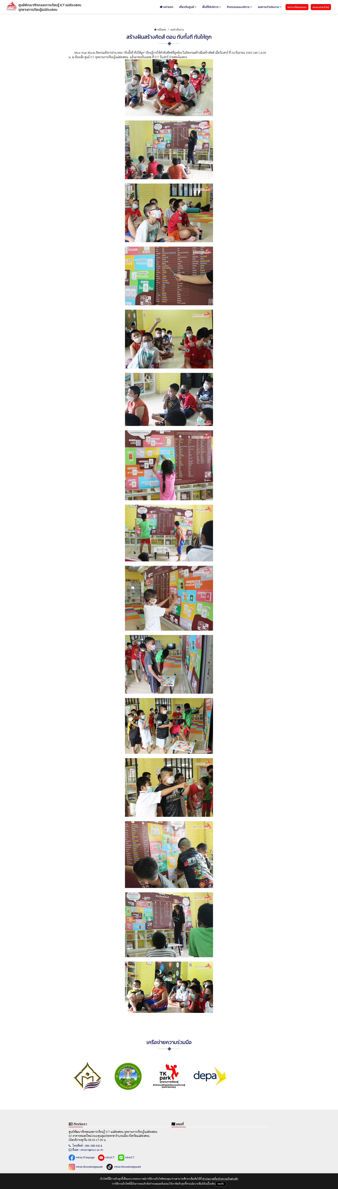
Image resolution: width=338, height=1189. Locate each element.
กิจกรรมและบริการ (238, 7)
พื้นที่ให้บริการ (210, 7)
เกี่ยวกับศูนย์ (186, 7)
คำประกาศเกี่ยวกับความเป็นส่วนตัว (220, 1178)
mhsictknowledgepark (89, 1166)
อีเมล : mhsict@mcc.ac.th (87, 1149)
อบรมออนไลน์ (320, 7)
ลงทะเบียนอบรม (297, 7)
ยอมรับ (221, 1183)
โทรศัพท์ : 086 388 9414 (87, 1145)
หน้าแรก (168, 7)
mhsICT (110, 1157)
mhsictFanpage (85, 1157)
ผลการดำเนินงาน (268, 7)
